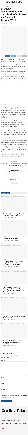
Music (10, 421)
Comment (4, 360)
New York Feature (21, 421)
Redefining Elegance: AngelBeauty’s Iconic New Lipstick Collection (13, 214)
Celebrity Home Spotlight (10, 238)
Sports (19, 423)
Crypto (2, 423)
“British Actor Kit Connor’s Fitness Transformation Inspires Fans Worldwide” (13, 342)
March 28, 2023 (13, 345)
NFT (11, 423)
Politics (18, 420)
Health (24, 423)
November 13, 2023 (14, 217)
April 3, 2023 (13, 293)
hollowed (22, 154)
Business (13, 420)
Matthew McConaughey (15, 156)
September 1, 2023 (14, 266)
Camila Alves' (7, 154)
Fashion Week (15, 154)
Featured (5, 285)
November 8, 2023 (14, 240)
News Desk (4, 23)
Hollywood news (5, 156)
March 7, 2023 (13, 23)
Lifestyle (7, 6)
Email (3, 383)
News (23, 156)
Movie (7, 423)
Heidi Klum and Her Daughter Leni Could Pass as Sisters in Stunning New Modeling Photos (14, 316)
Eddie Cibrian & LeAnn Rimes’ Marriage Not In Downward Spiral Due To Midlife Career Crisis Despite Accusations (13, 289)
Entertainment (4, 421)
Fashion (11, 6)
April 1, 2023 (13, 319)
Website (3, 389)
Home (2, 6)
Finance (15, 423)
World (14, 421)
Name (3, 377)
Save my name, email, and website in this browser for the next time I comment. (14, 396)
